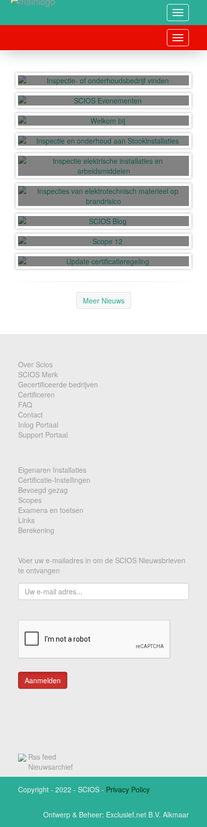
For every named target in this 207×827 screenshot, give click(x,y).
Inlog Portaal (38, 425)
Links (26, 520)
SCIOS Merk (38, 374)
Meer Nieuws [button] (104, 300)
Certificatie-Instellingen (54, 480)
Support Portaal (43, 435)
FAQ (25, 404)
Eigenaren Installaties (52, 470)
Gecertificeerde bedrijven (58, 384)
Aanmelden (43, 680)
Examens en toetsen (50, 510)
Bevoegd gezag (43, 490)
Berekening (36, 530)
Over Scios (35, 364)
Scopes (30, 500)
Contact (30, 414)
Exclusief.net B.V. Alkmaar (147, 814)
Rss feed (42, 757)
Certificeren (36, 394)
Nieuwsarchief (50, 767)
